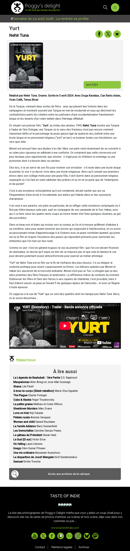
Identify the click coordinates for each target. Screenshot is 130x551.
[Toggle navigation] (115, 7)
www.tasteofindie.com (65, 527)
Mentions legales (61, 547)
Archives (84, 547)
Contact (40, 547)
